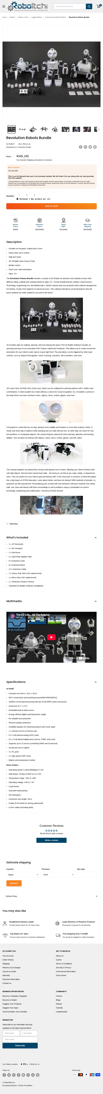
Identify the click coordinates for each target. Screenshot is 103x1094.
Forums (59, 996)
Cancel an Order (9, 971)
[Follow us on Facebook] (4, 1075)
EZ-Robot (10, 144)
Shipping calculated (34, 160)
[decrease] (19, 195)
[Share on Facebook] (80, 147)
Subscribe (20, 1045)
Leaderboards (61, 1012)
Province (46, 869)
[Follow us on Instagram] (14, 1075)
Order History (8, 960)
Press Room (61, 975)
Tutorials (59, 1008)
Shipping (6, 964)
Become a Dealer (10, 1000)
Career (59, 960)
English (34, 1064)
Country (10, 869)
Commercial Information (66, 971)
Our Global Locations (10, 1064)
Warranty (6, 975)
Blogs (58, 1000)
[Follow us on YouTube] (23, 1075)
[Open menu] (4, 6)
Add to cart (51, 206)
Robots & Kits (23, 17)
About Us (60, 956)
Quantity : (10, 196)
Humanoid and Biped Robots (55, 17)
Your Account (8, 956)
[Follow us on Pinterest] (18, 1075)
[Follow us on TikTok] (28, 1075)
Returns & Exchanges (12, 967)
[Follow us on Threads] (37, 1075)
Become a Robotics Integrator (15, 996)
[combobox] (70, 6)
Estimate (14, 883)
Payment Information (11, 979)
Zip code (81, 869)
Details (15, 229)
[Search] (89, 6)
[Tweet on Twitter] (90, 147)
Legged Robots (36, 17)
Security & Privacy (63, 967)
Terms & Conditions (64, 964)
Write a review (51, 840)
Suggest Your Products (12, 1004)
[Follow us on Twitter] (9, 1075)
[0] (98, 6)
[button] (98, 129)
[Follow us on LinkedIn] (33, 1075)
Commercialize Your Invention (15, 1012)
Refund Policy (11, 896)
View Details (39, 229)
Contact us (7, 983)
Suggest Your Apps (10, 1008)
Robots (12, 17)
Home (5, 17)
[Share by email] (95, 147)
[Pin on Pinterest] (85, 147)
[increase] (34, 195)
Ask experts (63, 229)
